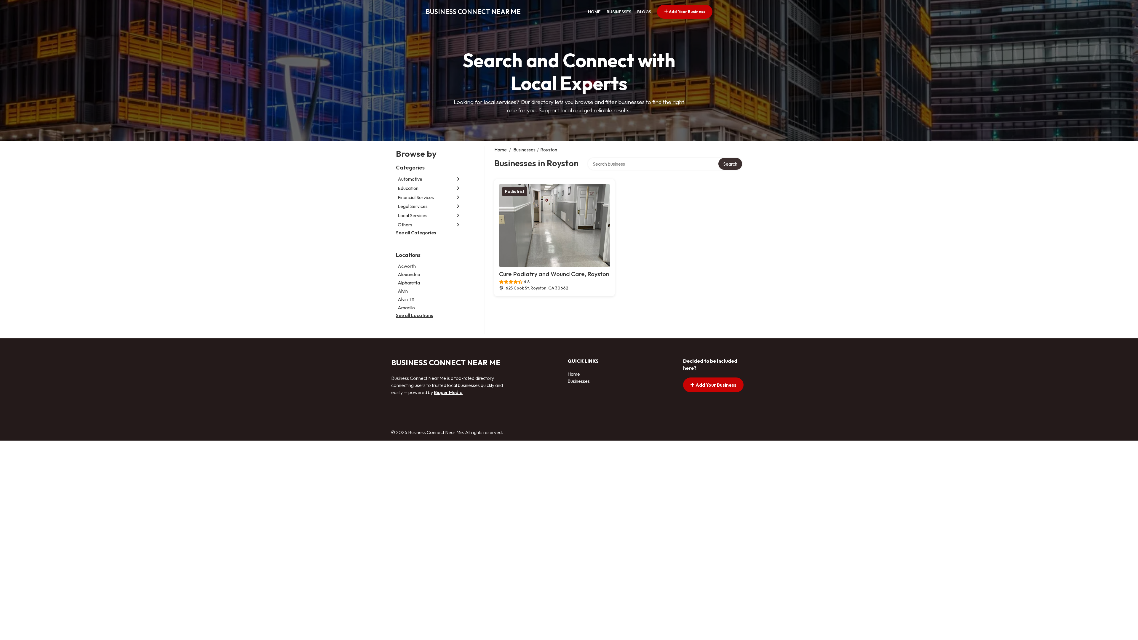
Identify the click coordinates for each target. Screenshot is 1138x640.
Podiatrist (514, 191)
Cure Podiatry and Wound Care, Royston (554, 274)
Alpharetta (409, 283)
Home (594, 12)
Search (730, 164)
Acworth (407, 266)
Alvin (403, 291)
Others (405, 225)
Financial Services (416, 197)
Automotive (410, 179)
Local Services (412, 215)
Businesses (619, 12)
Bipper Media (448, 392)
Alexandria (409, 274)
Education (408, 188)
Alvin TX (406, 299)
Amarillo (406, 308)
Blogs (644, 12)
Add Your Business (686, 11)
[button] (458, 179)
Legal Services (413, 206)
